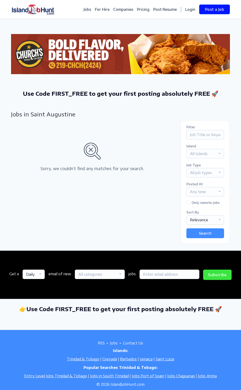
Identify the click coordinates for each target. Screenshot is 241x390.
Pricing (143, 9)
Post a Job (214, 9)
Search (205, 233)
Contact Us (133, 343)
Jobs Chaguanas (181, 376)
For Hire (102, 9)
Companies (123, 9)
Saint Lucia (165, 359)
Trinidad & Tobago (83, 359)
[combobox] (205, 153)
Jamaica (146, 359)
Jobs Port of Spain (148, 376)
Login (190, 9)
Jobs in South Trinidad (109, 376)
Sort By (192, 212)
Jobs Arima (207, 376)
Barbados (128, 359)
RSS (101, 343)
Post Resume (165, 9)
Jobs (87, 9)
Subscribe (217, 274)
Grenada (109, 359)
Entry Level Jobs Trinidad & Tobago (55, 376)
